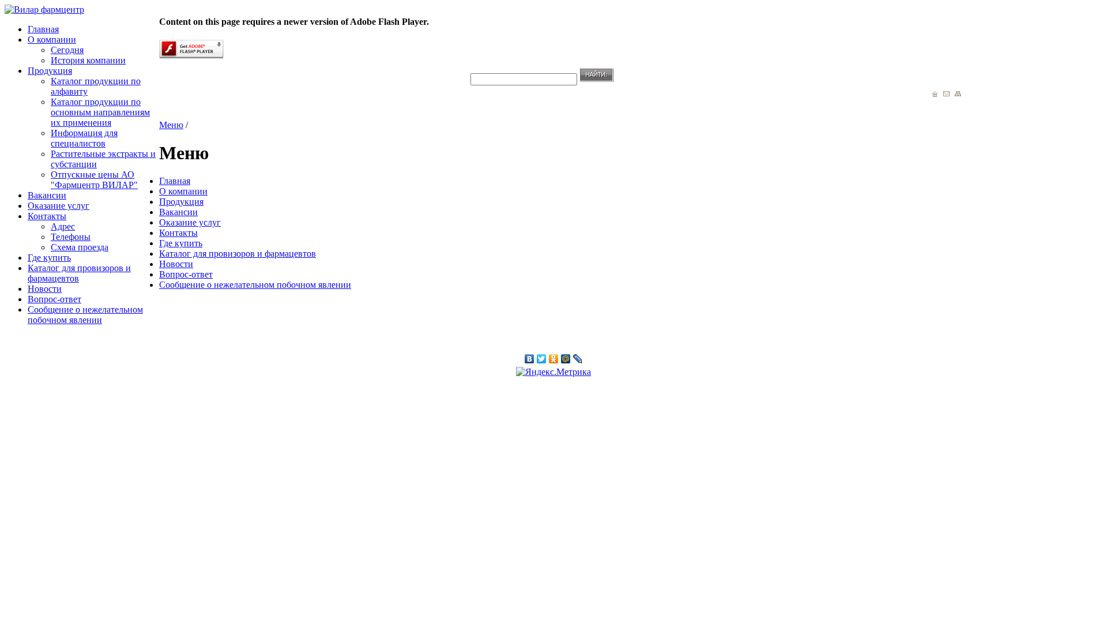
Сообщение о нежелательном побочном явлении (85, 315)
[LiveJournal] (578, 358)
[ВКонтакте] (530, 358)
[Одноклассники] (554, 358)
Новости (45, 289)
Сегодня (67, 50)
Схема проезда (79, 247)
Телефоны (71, 237)
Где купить (49, 257)
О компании (52, 39)
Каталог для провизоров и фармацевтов (237, 253)
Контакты (47, 216)
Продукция (50, 71)
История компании (88, 60)
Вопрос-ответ (54, 299)
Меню (171, 125)
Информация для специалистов (84, 138)
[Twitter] (542, 358)
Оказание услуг (58, 206)
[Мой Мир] (566, 358)
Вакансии (47, 195)
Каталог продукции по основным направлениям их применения (100, 112)
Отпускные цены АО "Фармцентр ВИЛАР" (94, 180)
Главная (43, 29)
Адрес (63, 226)
